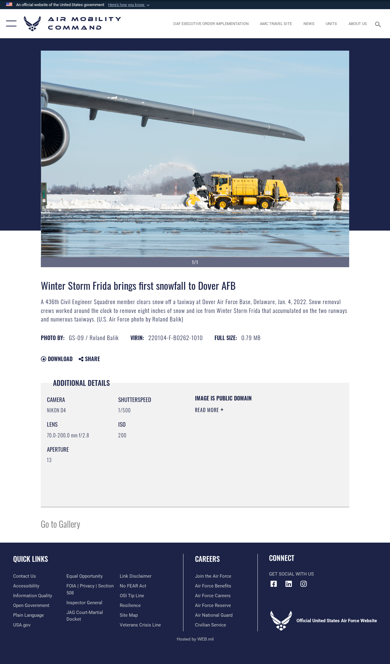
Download (59, 359)
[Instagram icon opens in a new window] (303, 583)
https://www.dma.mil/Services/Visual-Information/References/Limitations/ (249, 461)
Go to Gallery (60, 523)
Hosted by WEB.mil (195, 639)
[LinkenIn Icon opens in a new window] (288, 583)
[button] (129, 5)
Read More (208, 410)
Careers (207, 559)
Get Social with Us (291, 574)
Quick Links (30, 559)
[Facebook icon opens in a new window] (273, 583)
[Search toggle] (379, 23)
